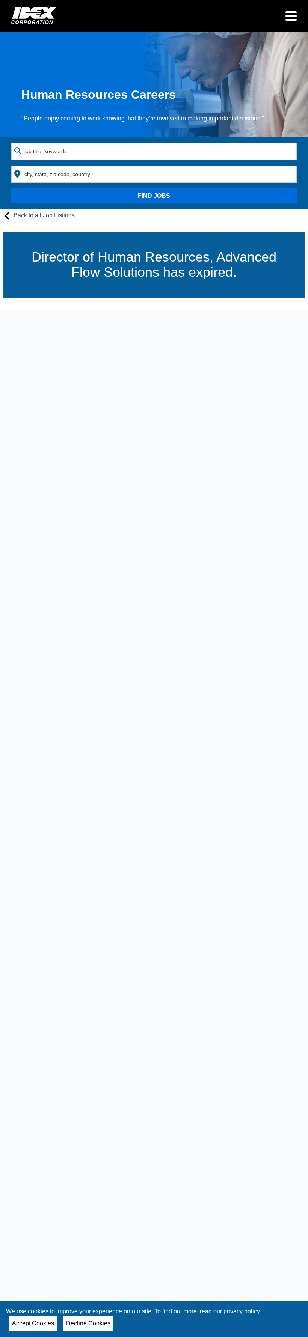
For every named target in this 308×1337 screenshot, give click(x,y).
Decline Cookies (88, 1323)
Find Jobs (154, 196)
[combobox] (154, 151)
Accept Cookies (33, 1323)
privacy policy (242, 1311)
